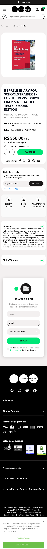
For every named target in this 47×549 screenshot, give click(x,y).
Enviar (23, 341)
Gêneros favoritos (17, 331)
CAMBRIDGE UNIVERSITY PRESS (24, 130)
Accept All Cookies (23, 545)
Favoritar (42, 90)
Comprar (30, 152)
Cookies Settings (24, 538)
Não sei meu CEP (10, 189)
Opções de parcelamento (18, 146)
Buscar (6, 16)
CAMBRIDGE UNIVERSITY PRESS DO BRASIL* (26, 124)
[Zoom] (23, 55)
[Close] (43, 521)
